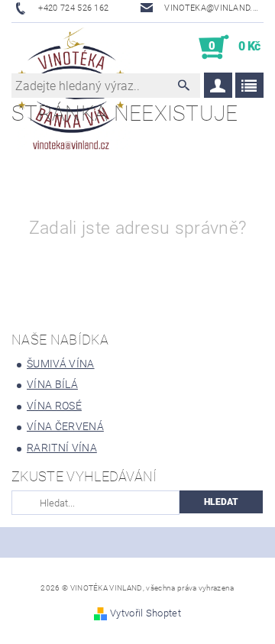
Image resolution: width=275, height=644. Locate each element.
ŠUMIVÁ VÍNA (61, 364)
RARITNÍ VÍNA (62, 448)
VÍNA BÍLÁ (52, 384)
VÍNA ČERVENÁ (65, 426)
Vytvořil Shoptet (145, 613)
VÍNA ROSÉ (54, 406)
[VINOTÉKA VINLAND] (71, 47)
